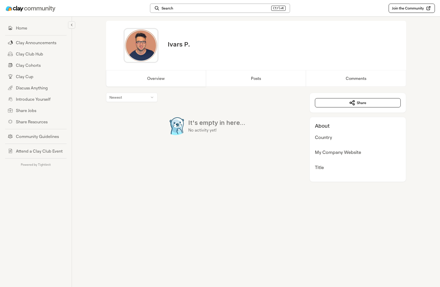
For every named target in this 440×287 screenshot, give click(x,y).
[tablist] (256, 78)
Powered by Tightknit (36, 164)
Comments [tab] (356, 78)
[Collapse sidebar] (71, 25)
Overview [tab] (156, 78)
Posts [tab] (256, 78)
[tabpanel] (256, 137)
